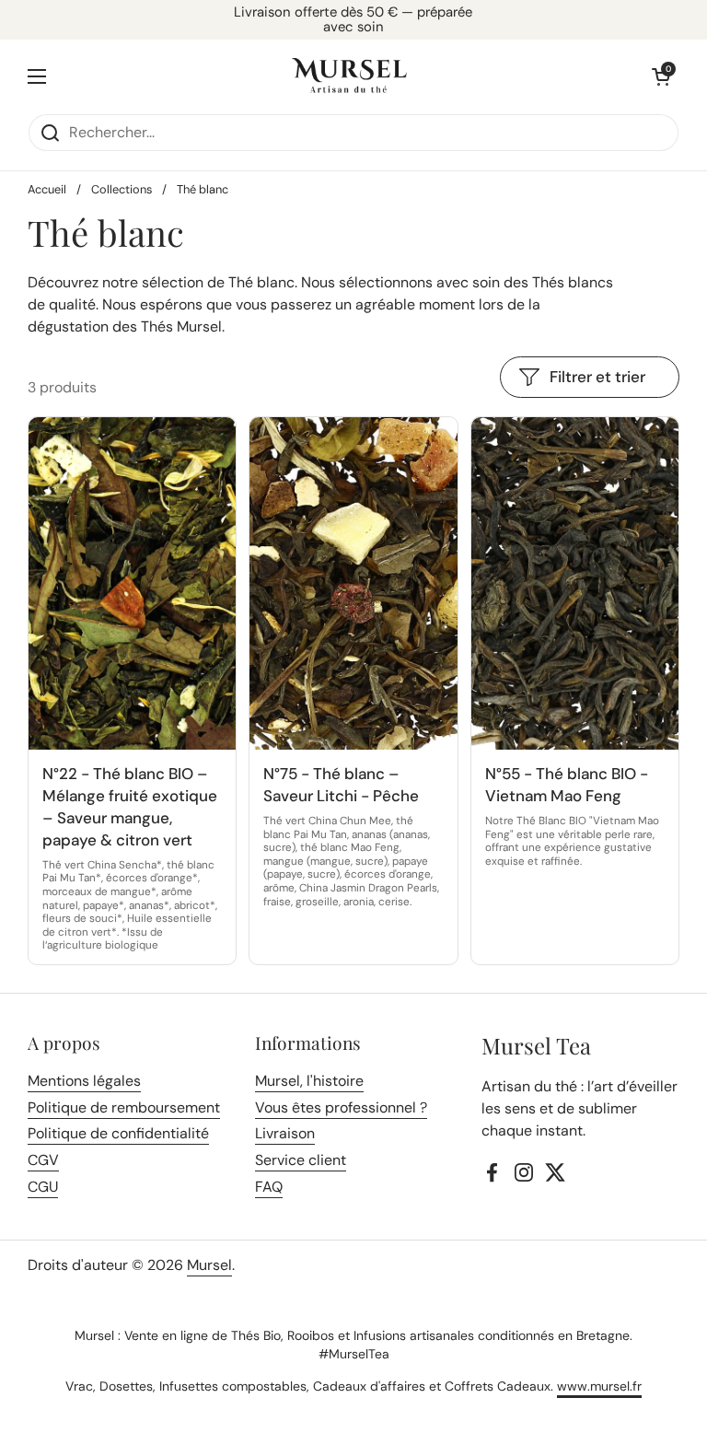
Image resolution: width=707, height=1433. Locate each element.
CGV (43, 1160)
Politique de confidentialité (118, 1133)
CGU (43, 1186)
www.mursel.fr (599, 1386)
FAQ (269, 1186)
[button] (661, 76)
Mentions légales (84, 1080)
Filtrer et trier (597, 377)
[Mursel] (349, 76)
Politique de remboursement (124, 1107)
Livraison (285, 1133)
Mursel (209, 1265)
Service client (300, 1160)
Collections (121, 189)
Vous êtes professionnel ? (341, 1107)
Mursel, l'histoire (309, 1080)
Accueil (47, 189)
